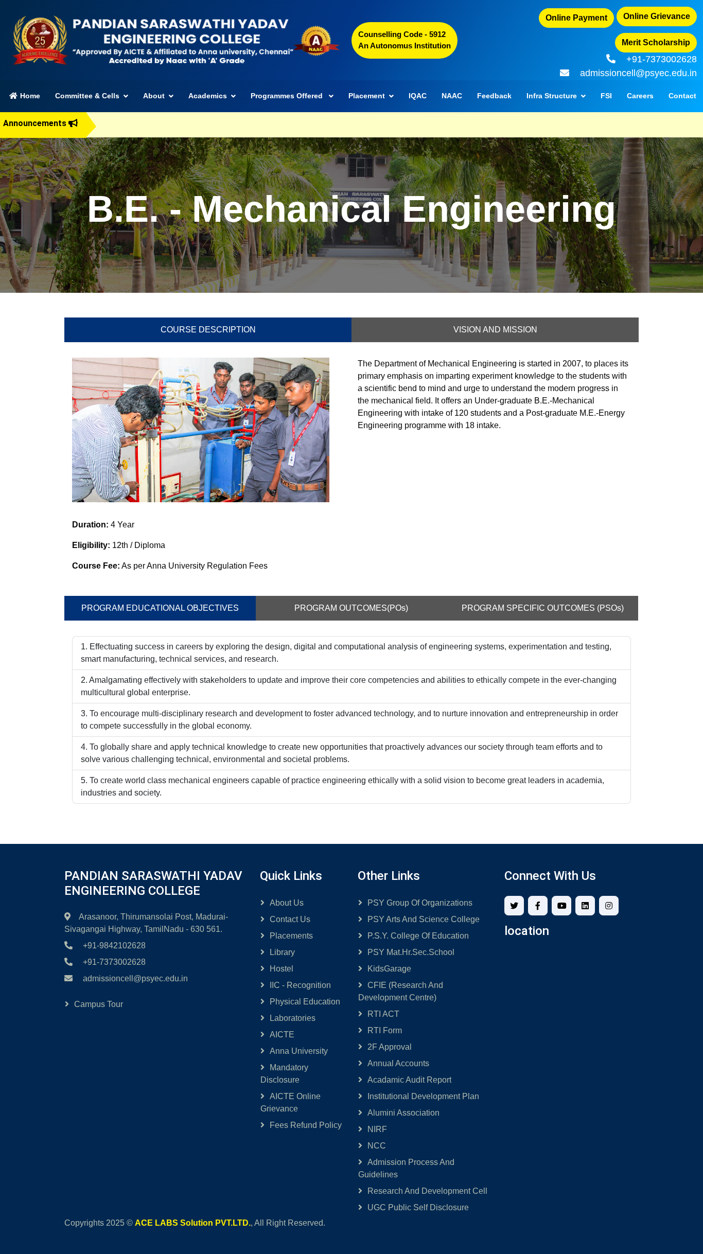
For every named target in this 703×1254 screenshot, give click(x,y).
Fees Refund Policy (306, 1125)
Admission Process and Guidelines (406, 1168)
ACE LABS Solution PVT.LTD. (193, 1222)
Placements (291, 935)
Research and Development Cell (427, 1191)
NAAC (452, 96)
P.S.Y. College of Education (418, 935)
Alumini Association (403, 1112)
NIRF (377, 1129)
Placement (366, 96)
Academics (207, 96)
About (154, 96)
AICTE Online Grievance (290, 1102)
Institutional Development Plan (423, 1096)
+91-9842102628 (114, 945)
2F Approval (389, 1047)
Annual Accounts (398, 1063)
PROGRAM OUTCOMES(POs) (351, 608)
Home (33, 95)
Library (282, 952)
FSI (606, 96)
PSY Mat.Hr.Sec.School (410, 952)
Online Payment (576, 17)
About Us (287, 902)
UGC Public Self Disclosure (418, 1207)
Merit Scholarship (656, 42)
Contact (682, 96)
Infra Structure (551, 96)
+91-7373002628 (661, 59)
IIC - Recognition (300, 985)
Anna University (299, 1051)
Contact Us (290, 919)
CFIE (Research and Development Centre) (400, 991)
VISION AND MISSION (495, 329)
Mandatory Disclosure (284, 1073)
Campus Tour (98, 1004)
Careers (640, 96)
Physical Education (305, 1001)
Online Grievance (656, 16)
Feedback (494, 96)
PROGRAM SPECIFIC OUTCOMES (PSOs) (543, 608)
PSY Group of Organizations (419, 902)
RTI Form (384, 1030)
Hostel (281, 968)
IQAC (418, 96)
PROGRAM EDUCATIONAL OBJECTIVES (160, 608)
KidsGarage (389, 968)
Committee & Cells (87, 96)
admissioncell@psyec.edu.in (638, 73)
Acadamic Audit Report (409, 1079)
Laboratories (292, 1018)
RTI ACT (383, 1014)
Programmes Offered (288, 96)
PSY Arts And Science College (423, 919)
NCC (376, 1145)
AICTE (282, 1034)
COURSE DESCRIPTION (208, 329)
